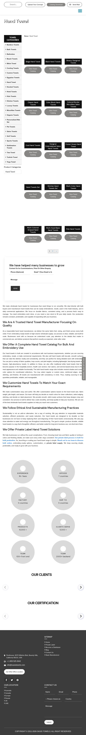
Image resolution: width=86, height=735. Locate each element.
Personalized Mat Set (13, 121)
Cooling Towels (13, 68)
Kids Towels (11, 96)
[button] (81, 587)
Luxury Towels (12, 106)
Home (26, 36)
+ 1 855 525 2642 (14, 661)
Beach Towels (12, 59)
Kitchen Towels (13, 101)
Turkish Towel (12, 157)
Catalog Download (56, 4)
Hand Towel (11, 82)
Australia (8, 690)
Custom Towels (13, 73)
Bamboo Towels (13, 45)
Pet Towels (11, 127)
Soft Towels (11, 136)
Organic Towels (13, 115)
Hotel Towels (12, 91)
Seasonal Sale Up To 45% (84, 368)
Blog (47, 650)
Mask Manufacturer (52, 655)
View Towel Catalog (33, 70)
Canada (8, 693)
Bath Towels (11, 49)
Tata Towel (11, 152)
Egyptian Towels (13, 77)
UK (6, 701)
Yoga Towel (11, 162)
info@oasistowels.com (16, 665)
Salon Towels (12, 131)
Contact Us (49, 652)
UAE (6, 703)
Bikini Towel (11, 63)
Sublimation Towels (11, 147)
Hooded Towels (13, 87)
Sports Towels (12, 141)
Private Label (50, 645)
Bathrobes (11, 54)
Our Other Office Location (14, 672)
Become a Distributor (52, 647)
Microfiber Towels (13, 110)
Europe (7, 696)
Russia (7, 698)
